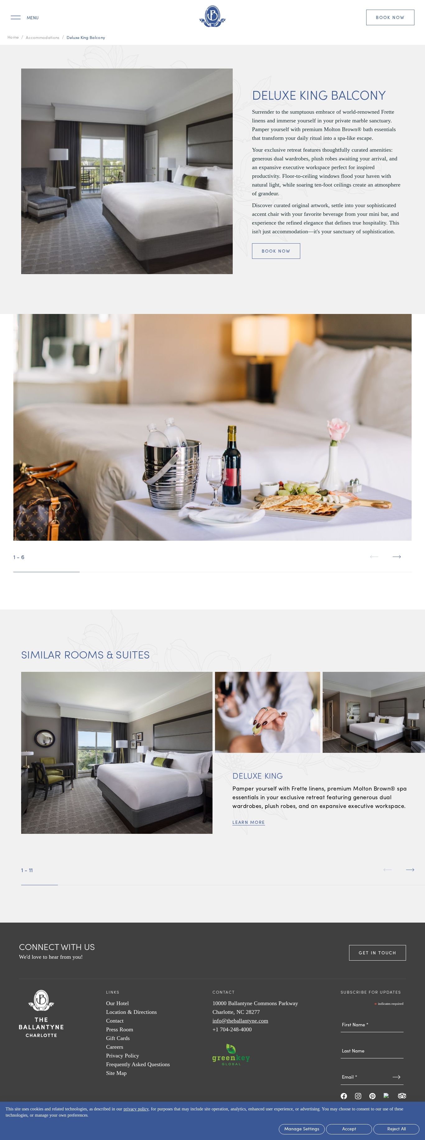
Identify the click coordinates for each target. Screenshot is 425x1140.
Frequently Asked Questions (138, 1064)
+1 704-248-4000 (232, 1029)
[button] (374, 557)
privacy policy (136, 1109)
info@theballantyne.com (240, 1021)
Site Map (116, 1073)
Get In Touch (377, 953)
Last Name (372, 1038)
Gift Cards (118, 1038)
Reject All (396, 1129)
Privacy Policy (122, 1055)
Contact (115, 1021)
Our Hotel (117, 1003)
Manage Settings (301, 1129)
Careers (114, 1047)
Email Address (372, 1065)
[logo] (212, 17)
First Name (372, 1012)
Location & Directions (131, 1012)
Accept (349, 1129)
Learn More (248, 822)
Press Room (119, 1029)
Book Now (390, 17)
